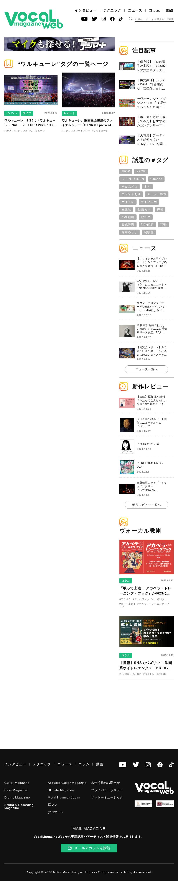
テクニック (112, 10)
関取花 (148, 232)
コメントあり (131, 194)
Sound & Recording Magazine (19, 806)
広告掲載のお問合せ (105, 782)
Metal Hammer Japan (64, 797)
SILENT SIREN (133, 179)
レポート (69, 113)
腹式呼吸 (128, 224)
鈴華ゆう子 (130, 232)
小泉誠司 (128, 217)
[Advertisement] (148, 711)
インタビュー (86, 10)
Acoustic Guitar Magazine (67, 782)
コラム (154, 10)
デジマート (56, 812)
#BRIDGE (125, 674)
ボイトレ (128, 202)
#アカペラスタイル (144, 599)
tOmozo (156, 179)
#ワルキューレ (37, 130)
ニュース (135, 10)
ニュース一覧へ (146, 369)
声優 (160, 209)
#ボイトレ (149, 674)
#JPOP (8, 130)
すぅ (147, 186)
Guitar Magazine (17, 782)
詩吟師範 (147, 224)
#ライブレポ (83, 130)
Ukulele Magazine (61, 790)
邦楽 (163, 224)
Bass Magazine (15, 790)
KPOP (141, 171)
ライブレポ (149, 202)
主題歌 (126, 209)
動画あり (144, 209)
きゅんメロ (130, 186)
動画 (170, 10)
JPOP (126, 171)
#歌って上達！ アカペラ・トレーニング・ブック (144, 604)
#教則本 (161, 599)
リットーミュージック (107, 797)
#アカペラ (125, 599)
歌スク (145, 217)
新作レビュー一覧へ (146, 505)
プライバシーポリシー (107, 790)
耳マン (52, 805)
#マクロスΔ (20, 130)
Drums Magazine (17, 797)
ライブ (27, 113)
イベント (12, 113)
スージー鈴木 (156, 194)
